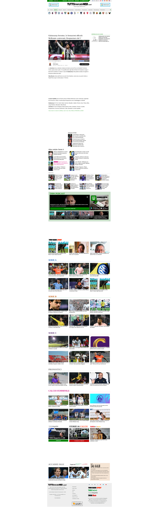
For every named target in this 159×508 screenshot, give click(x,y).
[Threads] (97, 1)
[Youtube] (101, 1)
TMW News (77, 0)
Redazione (74, 486)
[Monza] (87, 13)
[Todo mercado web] (107, 1)
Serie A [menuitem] (55, 9)
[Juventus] (74, 13)
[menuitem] (48, 10)
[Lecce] (81, 13)
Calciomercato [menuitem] (71, 9)
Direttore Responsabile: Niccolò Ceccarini (57, 489)
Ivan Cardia (55, 64)
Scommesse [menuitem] (96, 9)
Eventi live (56, 0)
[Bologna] (52, 13)
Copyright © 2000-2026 (52, 494)
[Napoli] (90, 13)
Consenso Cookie (75, 498)
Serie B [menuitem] (60, 9)
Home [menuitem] (51, 9)
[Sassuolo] (100, 13)
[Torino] (103, 13)
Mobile (73, 490)
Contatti (74, 493)
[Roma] (97, 13)
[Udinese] (106, 13)
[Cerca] (110, 10)
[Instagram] (99, 1)
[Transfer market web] (109, 1)
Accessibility (74, 495)
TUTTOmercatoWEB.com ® (61, 494)
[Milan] (84, 13)
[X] (95, 1)
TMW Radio (65, 0)
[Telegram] (103, 1)
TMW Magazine (71, 0)
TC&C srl (53, 487)
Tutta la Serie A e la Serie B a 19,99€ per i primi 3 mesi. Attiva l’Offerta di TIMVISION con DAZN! (65, 110)
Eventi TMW (74, 488)
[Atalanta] (49, 13)
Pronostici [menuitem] (102, 9)
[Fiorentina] (62, 13)
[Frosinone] (65, 13)
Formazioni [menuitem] (84, 9)
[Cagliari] (55, 13)
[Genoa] (68, 13)
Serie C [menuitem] (64, 9)
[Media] (105, 1)
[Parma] (93, 13)
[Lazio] (78, 13)
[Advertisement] (101, 83)
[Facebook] (93, 1)
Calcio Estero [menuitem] (78, 9)
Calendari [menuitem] (90, 9)
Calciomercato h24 (84, 0)
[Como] (59, 13)
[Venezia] (109, 13)
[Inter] (71, 13)
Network (51, 0)
